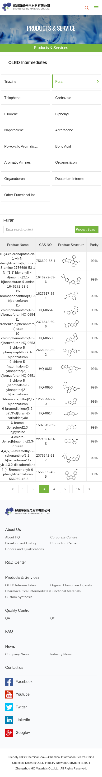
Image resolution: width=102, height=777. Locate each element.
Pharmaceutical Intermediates (27, 591)
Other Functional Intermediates (27, 195)
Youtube (23, 694)
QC (52, 618)
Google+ (23, 733)
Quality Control (17, 610)
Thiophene (12, 98)
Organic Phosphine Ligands (71, 585)
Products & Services (22, 577)
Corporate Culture (63, 537)
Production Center (64, 543)
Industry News (61, 654)
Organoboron (14, 179)
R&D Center (15, 562)
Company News (17, 654)
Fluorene (11, 114)
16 (78, 489)
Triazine (10, 81)
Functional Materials (65, 591)
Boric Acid (63, 146)
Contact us (14, 667)
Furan (59, 81)
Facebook (24, 682)
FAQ (9, 631)
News (10, 647)
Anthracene (64, 130)
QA (7, 618)
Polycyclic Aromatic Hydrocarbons (27, 146)
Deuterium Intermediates (74, 179)
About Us (13, 530)
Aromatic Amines (17, 162)
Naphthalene (14, 130)
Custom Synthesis (18, 597)
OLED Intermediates (20, 585)
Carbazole (63, 98)
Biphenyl (62, 114)
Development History (21, 543)
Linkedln (23, 720)
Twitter (21, 707)
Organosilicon (66, 162)
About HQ (12, 537)
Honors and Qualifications (24, 549)
